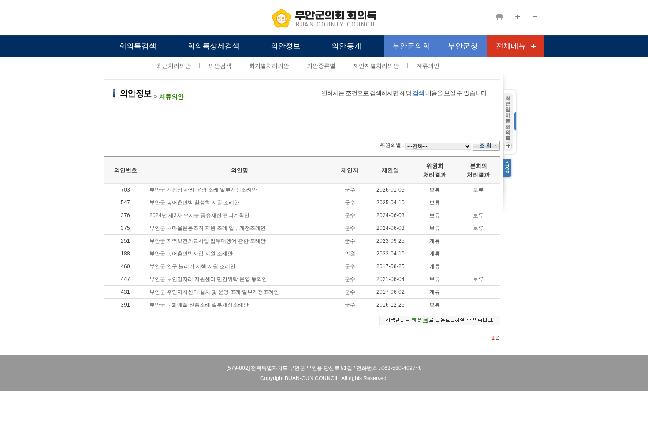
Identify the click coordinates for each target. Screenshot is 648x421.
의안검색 (220, 66)
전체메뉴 (511, 46)
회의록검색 (137, 46)
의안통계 (346, 46)
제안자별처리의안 (376, 66)
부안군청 (463, 46)
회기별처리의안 (269, 66)
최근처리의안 (173, 66)
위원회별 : (392, 145)
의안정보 (286, 46)
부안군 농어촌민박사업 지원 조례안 (191, 254)
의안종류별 (321, 66)
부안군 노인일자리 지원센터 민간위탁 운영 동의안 (208, 279)
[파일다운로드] (439, 320)
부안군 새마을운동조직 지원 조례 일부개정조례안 (207, 228)
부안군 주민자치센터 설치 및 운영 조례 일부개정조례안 (214, 292)
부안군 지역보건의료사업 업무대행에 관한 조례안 (207, 241)
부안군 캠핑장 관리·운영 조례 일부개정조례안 (203, 190)
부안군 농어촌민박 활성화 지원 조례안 (194, 202)
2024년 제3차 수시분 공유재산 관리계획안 (199, 215)
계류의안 (428, 66)
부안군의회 (411, 46)
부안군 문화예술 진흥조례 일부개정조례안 (199, 305)
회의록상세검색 (213, 46)
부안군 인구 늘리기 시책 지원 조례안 (192, 266)
